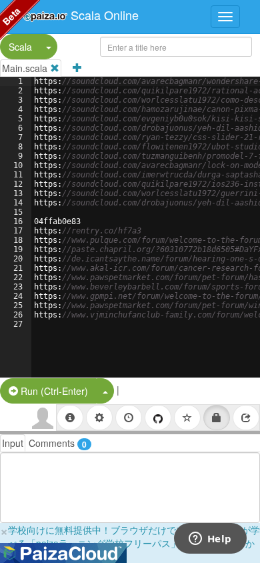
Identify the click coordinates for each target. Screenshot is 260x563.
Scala (20, 46)
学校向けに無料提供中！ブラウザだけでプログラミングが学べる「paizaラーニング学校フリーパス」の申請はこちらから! (134, 543)
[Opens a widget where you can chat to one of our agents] (210, 539)
